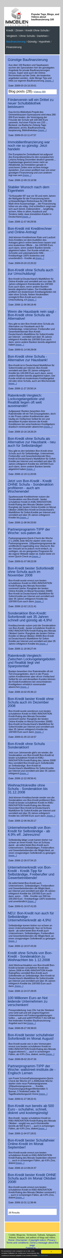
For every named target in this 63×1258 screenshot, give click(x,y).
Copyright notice (37, 1240)
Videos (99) (40, 92)
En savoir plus (43, 1255)
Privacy (51, 1240)
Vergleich (11, 36)
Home (11, 1240)
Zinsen (19, 30)
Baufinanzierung (15, 41)
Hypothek (44, 41)
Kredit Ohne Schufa (36, 30)
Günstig (32, 41)
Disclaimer (21, 1240)
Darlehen (42, 36)
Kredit (9, 30)
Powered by (31, 1248)
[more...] (49, 80)
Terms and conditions (17, 1242)
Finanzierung (14, 47)
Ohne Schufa (27, 36)
